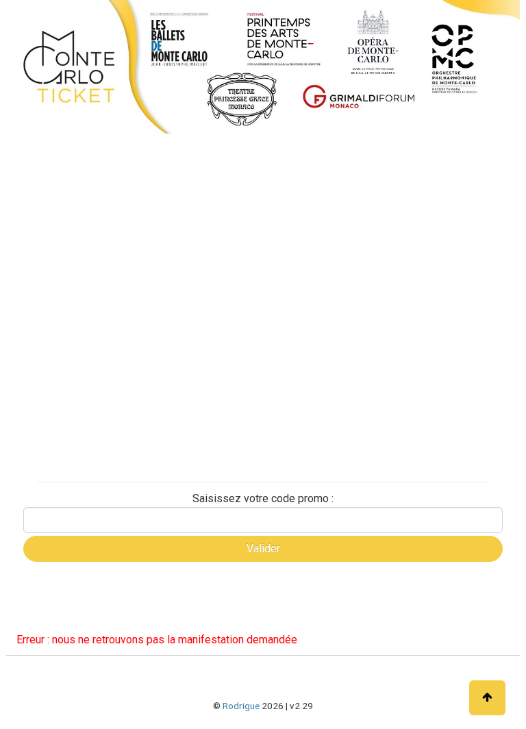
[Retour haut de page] (487, 697)
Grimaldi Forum (56, 298)
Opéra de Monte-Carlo (71, 274)
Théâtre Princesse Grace (76, 399)
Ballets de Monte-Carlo (72, 250)
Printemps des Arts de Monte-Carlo (65, 368)
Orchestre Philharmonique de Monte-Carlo (80, 330)
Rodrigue (241, 705)
